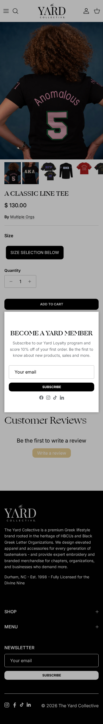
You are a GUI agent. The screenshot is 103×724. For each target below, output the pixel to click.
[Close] (89, 321)
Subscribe (51, 387)
